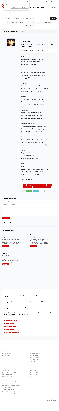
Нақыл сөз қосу (34, 372)
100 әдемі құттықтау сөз (8, 389)
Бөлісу (23, 191)
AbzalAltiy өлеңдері (45, 187)
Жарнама (4, 350)
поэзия (29, 187)
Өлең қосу (32, 376)
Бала (39, 22)
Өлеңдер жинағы (14, 31)
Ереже (3, 348)
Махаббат (14, 22)
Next (24, 185)
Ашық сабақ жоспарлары (36, 357)
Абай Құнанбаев (48, 22)
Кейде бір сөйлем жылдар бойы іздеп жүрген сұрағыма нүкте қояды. (21, 295)
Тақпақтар (5, 378)
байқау (49, 185)
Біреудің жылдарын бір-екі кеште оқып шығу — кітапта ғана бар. (20, 307)
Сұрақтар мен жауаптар (8, 380)
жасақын (30, 185)
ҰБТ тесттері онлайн (35, 365)
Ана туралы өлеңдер (7, 374)
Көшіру (42, 191)
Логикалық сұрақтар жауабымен (10, 382)
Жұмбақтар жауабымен (36, 348)
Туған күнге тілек (29, 25)
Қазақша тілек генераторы (9, 393)
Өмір (21, 22)
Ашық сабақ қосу (34, 374)
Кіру (47, 1)
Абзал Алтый (11, 48)
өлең (24, 187)
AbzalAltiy (26, 50)
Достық (27, 22)
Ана (8, 22)
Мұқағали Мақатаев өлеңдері (9, 372)
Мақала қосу (33, 370)
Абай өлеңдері (6, 370)
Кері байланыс (6, 353)
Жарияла (6, 218)
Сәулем (5, 253)
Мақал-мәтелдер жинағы (36, 350)
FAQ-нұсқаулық (6, 355)
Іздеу (53, 18)
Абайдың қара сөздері (7, 376)
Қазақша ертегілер (35, 363)
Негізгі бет (6, 31)
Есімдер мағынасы (34, 359)
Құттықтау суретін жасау (8, 391)
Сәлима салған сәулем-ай (39, 235)
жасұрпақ (36, 185)
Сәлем (4, 235)
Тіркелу (53, 1)
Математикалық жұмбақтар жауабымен (12, 385)
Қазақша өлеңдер (34, 346)
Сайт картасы (5, 351)
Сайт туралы (5, 346)
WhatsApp (29, 191)
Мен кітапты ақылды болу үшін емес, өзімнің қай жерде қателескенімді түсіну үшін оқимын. (26, 301)
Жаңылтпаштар (34, 355)
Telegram (36, 191)
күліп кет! (35, 187)
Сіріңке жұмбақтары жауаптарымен (11, 383)
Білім (34, 22)
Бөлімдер (7, 13)
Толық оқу (6, 245)
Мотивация (33, 361)
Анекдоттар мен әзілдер (36, 353)
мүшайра (43, 185)
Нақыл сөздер (33, 351)
